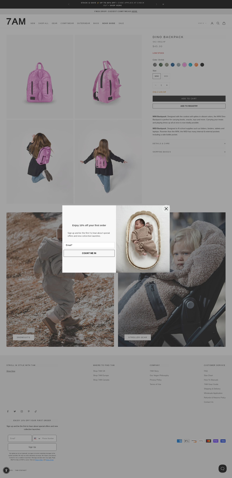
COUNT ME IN (89, 253)
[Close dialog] (166, 208)
